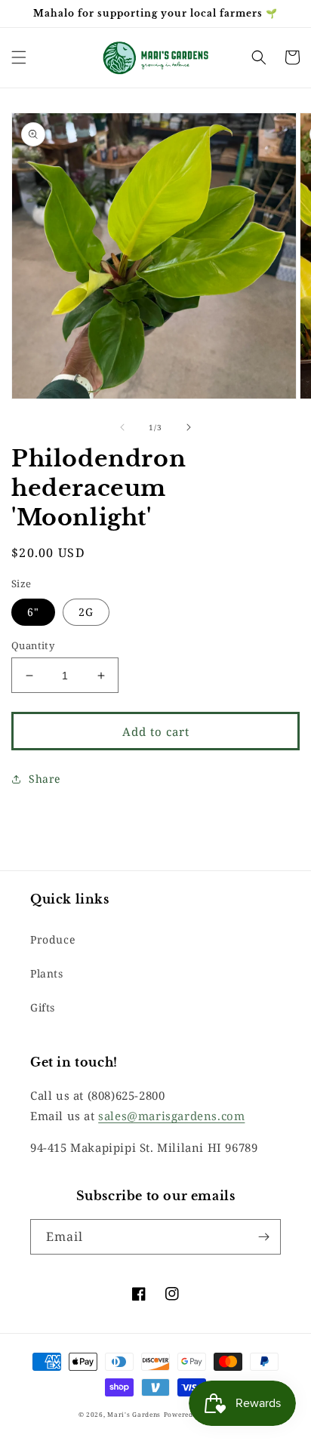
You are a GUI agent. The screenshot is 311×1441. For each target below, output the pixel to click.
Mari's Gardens (134, 1414)
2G (86, 612)
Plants (46, 973)
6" (33, 612)
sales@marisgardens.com (171, 1115)
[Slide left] (122, 427)
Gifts (42, 1007)
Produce (52, 939)
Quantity (32, 645)
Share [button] (44, 778)
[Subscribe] (263, 1237)
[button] (18, 57)
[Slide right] (188, 427)
